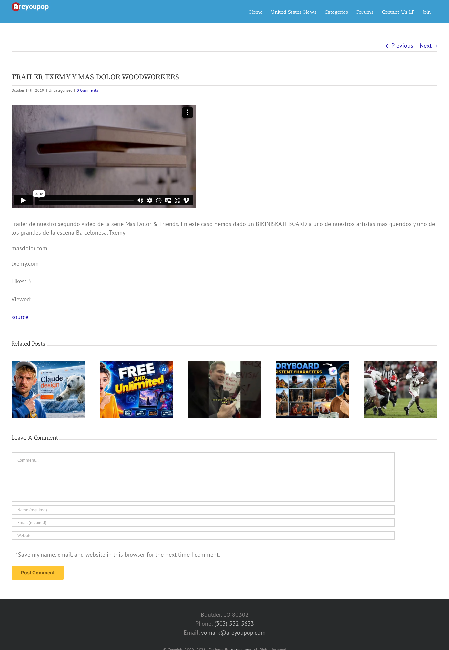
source (20, 317)
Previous (402, 45)
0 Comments (87, 90)
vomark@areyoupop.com (233, 632)
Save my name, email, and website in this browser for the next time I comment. (119, 554)
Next (426, 45)
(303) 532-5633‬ (234, 623)
